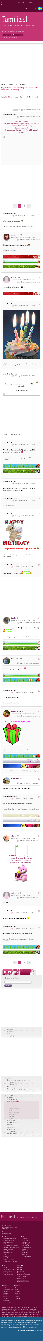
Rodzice (24, 1249)
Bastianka (15, 778)
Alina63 (14, 277)
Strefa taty (25, 1252)
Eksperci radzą (26, 1242)
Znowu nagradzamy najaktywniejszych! (17, 1089)
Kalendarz (6, 1258)
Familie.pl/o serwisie (14, 1108)
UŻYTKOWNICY (12, 1131)
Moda (10, 1110)
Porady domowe (26, 1256)
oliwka (14, 836)
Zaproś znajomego (22, 1276)
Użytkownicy (25, 1254)
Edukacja (6, 1256)
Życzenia (18, 1296)
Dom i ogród (12, 1106)
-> (29, 206)
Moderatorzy (21, 1273)
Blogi (16, 1289)
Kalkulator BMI (7, 1252)
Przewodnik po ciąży (9, 1240)
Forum (3, 84)
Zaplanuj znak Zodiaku (10, 1261)
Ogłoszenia (25, 1238)
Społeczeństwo (7, 1271)
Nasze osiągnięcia (22, 1280)
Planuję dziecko (26, 1247)
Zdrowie (11, 1118)
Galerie (17, 1293)
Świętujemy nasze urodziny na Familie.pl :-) (18, 1080)
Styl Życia (6, 1300)
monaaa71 (15, 235)
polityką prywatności (28, 1327)
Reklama (19, 1269)
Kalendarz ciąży (8, 1242)
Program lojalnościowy (23, 1274)
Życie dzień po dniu (9, 1269)
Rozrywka (23, 84)
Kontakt (19, 1267)
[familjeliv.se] (40, 9)
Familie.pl (8, 97)
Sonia (13, 618)
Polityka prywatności (23, 1281)
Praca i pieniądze (13, 1114)
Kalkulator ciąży (8, 1244)
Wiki (16, 1295)
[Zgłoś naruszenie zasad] (18, 116)
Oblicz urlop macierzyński (10, 1245)
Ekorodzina (25, 1240)
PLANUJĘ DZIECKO (12, 1122)
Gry (4, 1254)
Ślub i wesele (25, 1245)
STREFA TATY (11, 1129)
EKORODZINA (11, 1097)
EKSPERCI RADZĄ (12, 1099)
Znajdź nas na (30, 9)
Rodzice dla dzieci (8, 1259)
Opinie (5, 1267)
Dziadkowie (25, 1251)
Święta (5, 1296)
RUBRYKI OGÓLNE (13, 84)
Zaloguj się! (6, 35)
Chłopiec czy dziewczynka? (11, 1247)
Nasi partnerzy (21, 1278)
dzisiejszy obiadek (12, 1086)
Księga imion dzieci (9, 1249)
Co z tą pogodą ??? (12, 1084)
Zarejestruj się (17, 35)
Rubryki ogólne (26, 1244)
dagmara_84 (16, 711)
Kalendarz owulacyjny (9, 1238)
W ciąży (5, 1291)
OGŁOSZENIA (11, 1095)
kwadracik (15, 658)
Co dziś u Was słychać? (13, 1082)
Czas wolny (6, 1302)
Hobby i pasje (7, 1273)
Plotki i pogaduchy (14, 1112)
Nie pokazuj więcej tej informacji (30, 1330)
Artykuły (17, 1291)
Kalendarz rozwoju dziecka (11, 1251)
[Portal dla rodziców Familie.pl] (14, 23)
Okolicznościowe (8, 1274)
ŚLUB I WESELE (11, 1120)
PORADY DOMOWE (12, 1133)
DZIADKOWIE (11, 1127)
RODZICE (9, 1125)
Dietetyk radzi (12, 1104)
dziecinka (15, 893)
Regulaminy (20, 1271)
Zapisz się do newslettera (9, 37)
